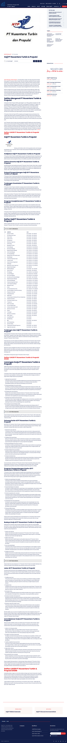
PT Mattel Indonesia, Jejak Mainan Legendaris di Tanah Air (55, 16)
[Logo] (5, 721)
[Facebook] (63, 3)
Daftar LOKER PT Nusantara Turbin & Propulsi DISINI (21, 133)
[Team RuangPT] (5, 61)
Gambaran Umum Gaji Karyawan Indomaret (50, 45)
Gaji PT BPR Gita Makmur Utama (37, 735)
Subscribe (63, 733)
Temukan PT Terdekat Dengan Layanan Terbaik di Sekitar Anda (55, 26)
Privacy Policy (59, 735)
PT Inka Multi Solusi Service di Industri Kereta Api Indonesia (54, 22)
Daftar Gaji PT (7, 54)
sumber (38, 129)
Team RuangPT (10, 61)
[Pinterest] (39, 61)
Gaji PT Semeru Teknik (36, 733)
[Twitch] (61, 741)
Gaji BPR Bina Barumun (52, 94)
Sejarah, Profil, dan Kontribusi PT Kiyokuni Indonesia (55, 13)
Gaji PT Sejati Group (52, 78)
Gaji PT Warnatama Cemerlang (54, 90)
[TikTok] (58, 741)
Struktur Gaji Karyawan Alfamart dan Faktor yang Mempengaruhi (59, 40)
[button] (59, 3)
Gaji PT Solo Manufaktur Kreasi (53, 86)
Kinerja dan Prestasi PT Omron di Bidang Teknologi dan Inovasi (55, 19)
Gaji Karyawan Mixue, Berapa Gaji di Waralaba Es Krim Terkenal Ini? (50, 35)
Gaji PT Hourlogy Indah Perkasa (54, 82)
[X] (65, 3)
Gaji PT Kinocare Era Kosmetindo (46, 712)
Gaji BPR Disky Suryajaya (36, 729)
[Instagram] (64, 3)
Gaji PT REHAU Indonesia (13, 712)
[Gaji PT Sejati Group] (55, 70)
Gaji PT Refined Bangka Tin (36, 731)
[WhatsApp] (41, 61)
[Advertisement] (23, 71)
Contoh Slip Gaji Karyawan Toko (58, 34)
